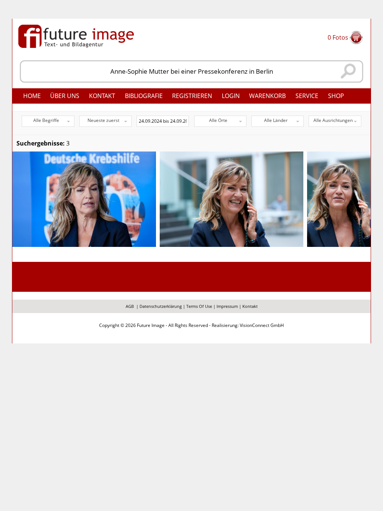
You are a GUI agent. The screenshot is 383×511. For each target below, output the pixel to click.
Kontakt (102, 96)
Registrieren (192, 96)
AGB (130, 306)
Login (231, 96)
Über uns (64, 96)
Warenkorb (267, 96)
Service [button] (306, 96)
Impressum (227, 306)
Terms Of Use (199, 306)
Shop (336, 96)
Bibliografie (144, 96)
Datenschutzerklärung (161, 306)
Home (32, 96)
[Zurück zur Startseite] (76, 35)
